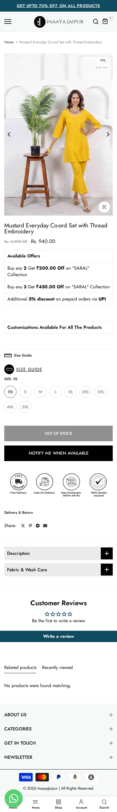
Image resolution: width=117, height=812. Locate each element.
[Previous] (12, 134)
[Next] (104, 134)
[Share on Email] (45, 525)
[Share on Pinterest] (30, 525)
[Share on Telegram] (37, 525)
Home (9, 42)
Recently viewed (57, 667)
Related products (20, 667)
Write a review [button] (58, 636)
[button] (24, 369)
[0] (105, 21)
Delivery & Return (18, 512)
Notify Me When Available (59, 453)
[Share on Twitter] (23, 525)
